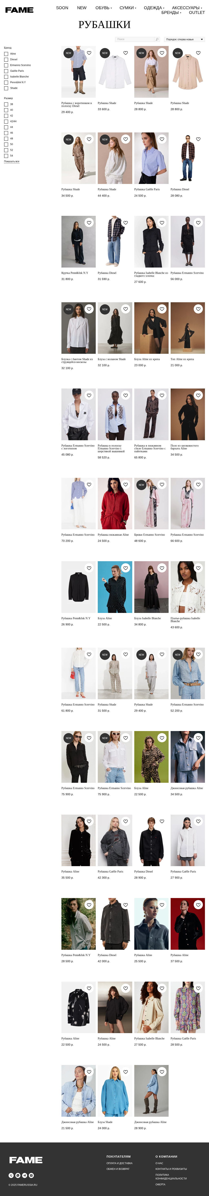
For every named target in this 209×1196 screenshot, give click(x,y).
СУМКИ (127, 8)
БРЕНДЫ (170, 12)
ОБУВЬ (102, 8)
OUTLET (197, 12)
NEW (82, 8)
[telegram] (24, 1175)
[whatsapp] (17, 1175)
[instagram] (31, 1175)
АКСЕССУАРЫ (186, 8)
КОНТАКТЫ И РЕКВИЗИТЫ (171, 1169)
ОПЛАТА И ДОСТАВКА (119, 1163)
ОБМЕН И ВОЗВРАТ (118, 1169)
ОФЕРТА (160, 1184)
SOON (62, 8)
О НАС (159, 1163)
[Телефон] (11, 1175)
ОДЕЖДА (153, 8)
